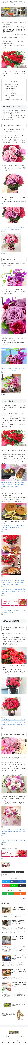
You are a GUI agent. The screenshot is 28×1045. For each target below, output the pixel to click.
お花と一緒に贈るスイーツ (11, 90)
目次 (12, 81)
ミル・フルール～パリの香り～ (13, 86)
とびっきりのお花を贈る (10, 93)
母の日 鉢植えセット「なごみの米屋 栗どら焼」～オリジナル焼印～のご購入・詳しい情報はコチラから (13, 527)
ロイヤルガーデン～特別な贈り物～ (14, 99)
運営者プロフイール (14, 1038)
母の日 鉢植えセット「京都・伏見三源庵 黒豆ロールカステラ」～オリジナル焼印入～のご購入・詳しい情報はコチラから (13, 582)
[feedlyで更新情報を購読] (8, 893)
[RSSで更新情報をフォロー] (20, 893)
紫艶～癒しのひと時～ (11, 88)
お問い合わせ (20, 1036)
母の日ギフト (5, 874)
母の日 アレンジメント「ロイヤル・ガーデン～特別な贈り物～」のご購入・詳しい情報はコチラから (13, 831)
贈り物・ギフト (20, 872)
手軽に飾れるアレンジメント (11, 84)
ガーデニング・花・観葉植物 (9, 872)
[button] (25, 487)
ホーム (7, 1036)
